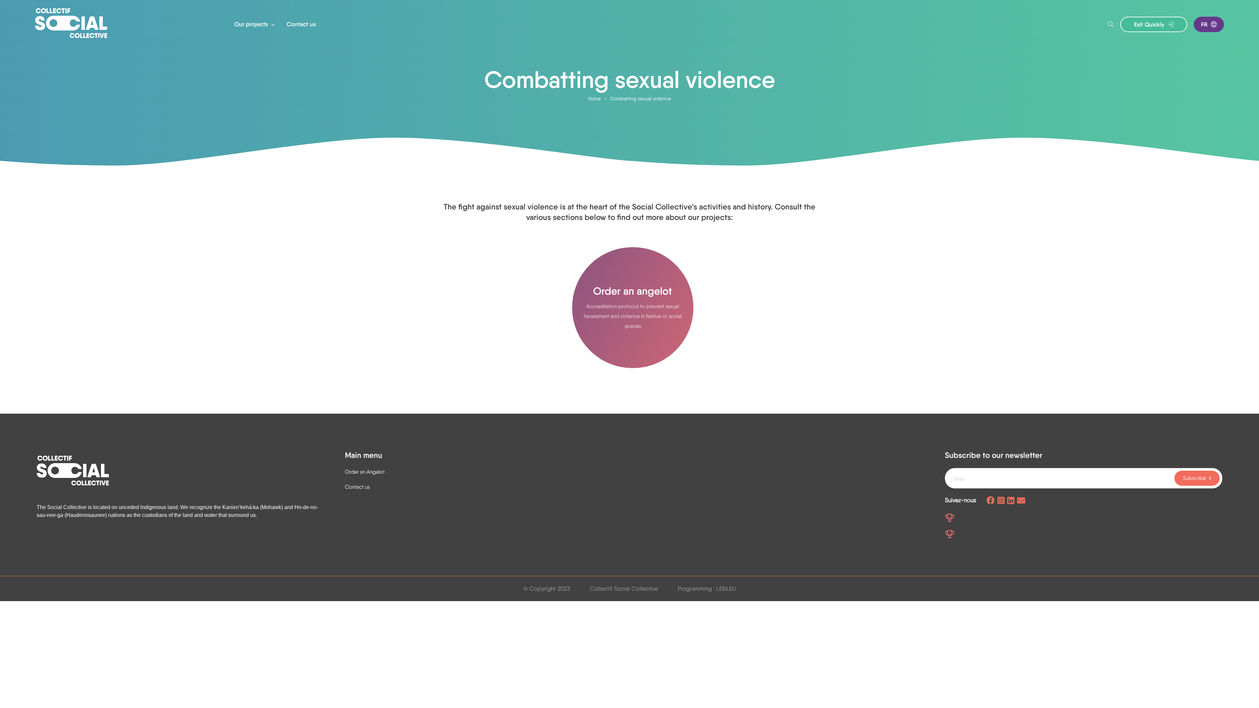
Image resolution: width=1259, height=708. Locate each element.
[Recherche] (1111, 24)
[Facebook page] (991, 500)
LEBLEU (726, 588)
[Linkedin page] (1010, 500)
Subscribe (1194, 478)
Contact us (301, 24)
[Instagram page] (1001, 500)
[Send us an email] (1021, 500)
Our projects (252, 24)
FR (1204, 24)
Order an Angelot (365, 472)
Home (594, 99)
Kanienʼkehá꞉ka (240, 507)
